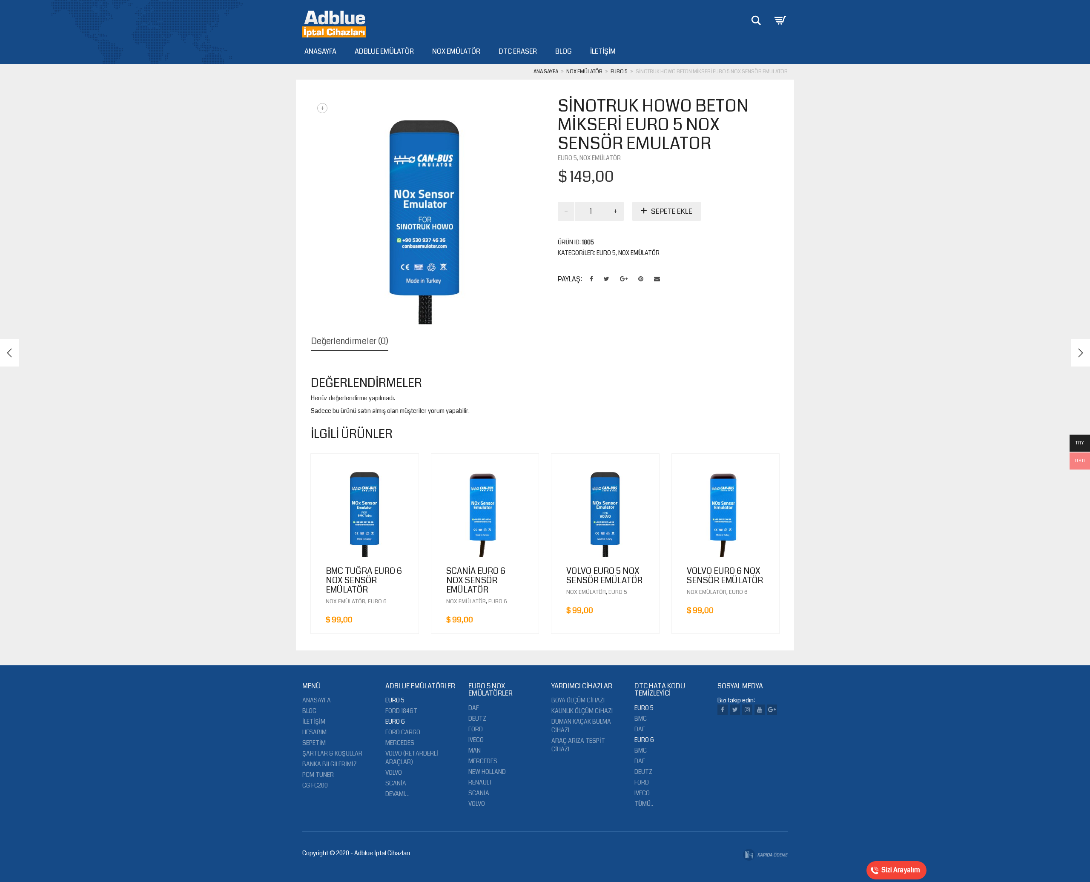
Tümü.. (643, 803)
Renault (480, 782)
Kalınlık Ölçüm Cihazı (582, 711)
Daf (473, 708)
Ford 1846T (401, 711)
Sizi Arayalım (900, 870)
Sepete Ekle (671, 211)
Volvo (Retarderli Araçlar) (411, 757)
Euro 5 (619, 71)
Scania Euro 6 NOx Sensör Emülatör (475, 580)
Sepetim (314, 743)
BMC (640, 718)
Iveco (476, 740)
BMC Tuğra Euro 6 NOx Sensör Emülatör (364, 580)
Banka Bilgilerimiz (329, 764)
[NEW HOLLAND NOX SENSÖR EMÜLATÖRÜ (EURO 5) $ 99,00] (1080, 353)
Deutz (477, 718)
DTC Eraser (518, 51)
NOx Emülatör (456, 51)
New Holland (487, 771)
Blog (563, 51)
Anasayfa (320, 51)
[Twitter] (735, 709)
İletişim (603, 51)
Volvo (393, 772)
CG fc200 (315, 785)
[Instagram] (747, 709)
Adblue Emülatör (384, 51)
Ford (475, 729)
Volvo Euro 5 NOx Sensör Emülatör (604, 576)
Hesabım (314, 732)
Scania (395, 783)
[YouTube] (759, 709)
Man (474, 750)
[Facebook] (722, 709)
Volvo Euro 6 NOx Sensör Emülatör (725, 576)
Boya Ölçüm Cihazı (578, 700)
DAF (639, 729)
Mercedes (399, 743)
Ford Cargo (402, 732)
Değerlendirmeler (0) (349, 341)
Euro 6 (377, 601)
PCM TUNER (318, 774)
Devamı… (397, 794)
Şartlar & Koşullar (332, 753)
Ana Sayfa (546, 71)
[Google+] (772, 709)
